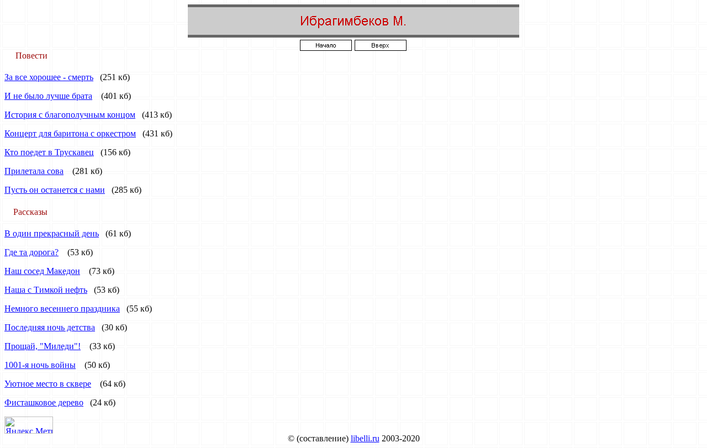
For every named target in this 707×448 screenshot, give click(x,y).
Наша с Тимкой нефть (45, 289)
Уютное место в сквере (47, 383)
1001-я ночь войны (40, 365)
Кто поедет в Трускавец (49, 152)
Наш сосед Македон (42, 271)
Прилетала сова (34, 171)
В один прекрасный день (51, 233)
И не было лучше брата (48, 96)
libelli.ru (365, 438)
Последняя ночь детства (49, 327)
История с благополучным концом (69, 114)
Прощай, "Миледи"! (42, 346)
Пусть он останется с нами (54, 189)
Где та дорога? (31, 252)
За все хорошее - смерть (48, 77)
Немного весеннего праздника (62, 308)
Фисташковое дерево (43, 402)
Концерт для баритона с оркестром (70, 133)
